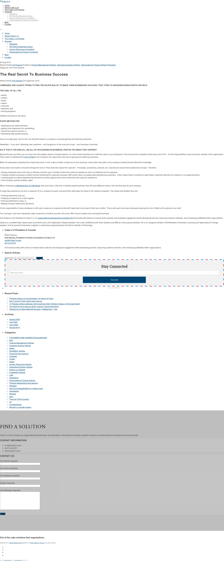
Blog (7, 22)
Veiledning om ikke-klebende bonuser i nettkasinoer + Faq (33, 309)
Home (7, 6)
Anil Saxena (17, 65)
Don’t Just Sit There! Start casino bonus (25, 301)
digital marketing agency (16, 543)
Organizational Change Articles (94, 65)
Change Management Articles (43, 65)
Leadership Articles (17, 372)
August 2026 (14, 319)
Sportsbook (14, 391)
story (11, 396)
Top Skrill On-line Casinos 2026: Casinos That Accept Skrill (34, 306)
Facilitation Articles (17, 351)
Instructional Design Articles (68, 65)
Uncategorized (15, 404)
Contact (8, 24)
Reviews (13, 385)
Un (10, 402)
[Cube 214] (5, 1)
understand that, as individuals (27, 185)
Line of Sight (29, 157)
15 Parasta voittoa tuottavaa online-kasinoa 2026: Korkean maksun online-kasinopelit (44, 303)
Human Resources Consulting (21, 18)
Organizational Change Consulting (23, 20)
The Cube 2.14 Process (14, 10)
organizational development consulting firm (55, 218)
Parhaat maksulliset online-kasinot (23, 383)
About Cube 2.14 (12, 8)
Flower (12, 359)
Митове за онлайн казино (20, 407)
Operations (13, 377)
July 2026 (13, 322)
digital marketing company (37, 543)
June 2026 (13, 324)
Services (8, 12)
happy (11, 361)
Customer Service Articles (20, 345)
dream (12, 348)
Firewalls (13, 356)
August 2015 (14, 327)
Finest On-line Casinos (18, 353)
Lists (11, 375)
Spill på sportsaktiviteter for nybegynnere (26, 388)
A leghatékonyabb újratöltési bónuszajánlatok (28, 337)
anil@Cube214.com (13, 240)
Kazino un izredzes (17, 369)
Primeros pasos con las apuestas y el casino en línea (31, 298)
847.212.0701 (10, 243)
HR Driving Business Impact (21, 16)
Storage (12, 393)
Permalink (111, 65)
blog (11, 340)
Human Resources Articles (20, 364)
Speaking (13, 14)
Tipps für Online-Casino (19, 399)
